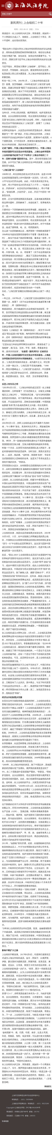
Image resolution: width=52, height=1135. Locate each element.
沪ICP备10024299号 (33, 1108)
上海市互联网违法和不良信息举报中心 (26, 1095)
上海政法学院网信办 (19, 1103)
